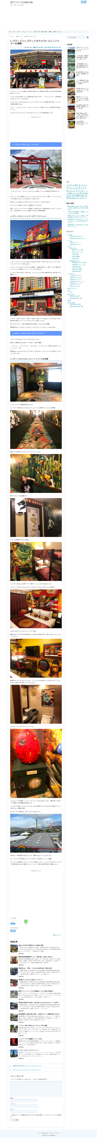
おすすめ (70, 234)
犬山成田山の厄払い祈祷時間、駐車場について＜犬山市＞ (82, 106)
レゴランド (86, 191)
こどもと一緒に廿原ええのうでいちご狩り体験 (33, 1025)
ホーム (10, 31)
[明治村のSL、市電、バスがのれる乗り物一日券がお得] (14, 971)
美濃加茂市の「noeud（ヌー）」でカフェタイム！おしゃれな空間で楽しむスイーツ (78, 221)
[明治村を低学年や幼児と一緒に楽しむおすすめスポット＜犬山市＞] (14, 1006)
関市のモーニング (75, 286)
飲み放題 (84, 198)
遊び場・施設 (44, 31)
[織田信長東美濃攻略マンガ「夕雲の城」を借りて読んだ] (14, 960)
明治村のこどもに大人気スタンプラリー (31, 979)
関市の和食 (75, 254)
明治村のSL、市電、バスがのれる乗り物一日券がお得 (35, 968)
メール (12, 1103)
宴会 (81, 193)
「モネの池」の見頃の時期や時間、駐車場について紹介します (82, 57)
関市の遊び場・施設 (75, 304)
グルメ (18, 31)
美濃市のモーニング (75, 284)
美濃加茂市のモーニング (76, 281)
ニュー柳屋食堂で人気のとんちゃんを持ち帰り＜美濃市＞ (82, 82)
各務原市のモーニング (76, 277)
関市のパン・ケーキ (77, 252)
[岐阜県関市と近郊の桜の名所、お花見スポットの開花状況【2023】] (14, 1017)
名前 (12, 1098)
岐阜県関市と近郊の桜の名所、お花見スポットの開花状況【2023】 (39, 1014)
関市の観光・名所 (75, 296)
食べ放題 (80, 198)
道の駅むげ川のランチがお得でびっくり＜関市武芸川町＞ (82, 90)
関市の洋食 (75, 258)
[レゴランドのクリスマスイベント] (14, 1053)
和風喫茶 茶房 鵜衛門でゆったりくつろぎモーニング (27, 1065)
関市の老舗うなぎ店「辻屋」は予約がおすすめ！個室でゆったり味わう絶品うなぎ (78, 208)
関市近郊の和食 (76, 266)
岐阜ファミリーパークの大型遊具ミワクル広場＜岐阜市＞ (36, 991)
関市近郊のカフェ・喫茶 (79, 262)
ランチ (81, 191)
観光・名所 (36, 31)
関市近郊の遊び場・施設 (54, 47)
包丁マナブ (58, 935)
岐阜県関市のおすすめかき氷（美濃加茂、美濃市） (82, 73)
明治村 (74, 195)
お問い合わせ (45, 1133)
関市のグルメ (73, 248)
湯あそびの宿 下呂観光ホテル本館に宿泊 (31, 945)
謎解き (50, 31)
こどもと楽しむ (73, 185)
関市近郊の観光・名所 (41, 47)
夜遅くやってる (74, 193)
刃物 (69, 290)
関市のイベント (74, 242)
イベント (30, 31)
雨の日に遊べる (72, 198)
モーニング (24, 31)
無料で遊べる (81, 195)
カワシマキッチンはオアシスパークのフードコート (27, 1069)
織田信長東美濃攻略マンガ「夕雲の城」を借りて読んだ (36, 957)
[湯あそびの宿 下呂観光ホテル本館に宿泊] (14, 948)
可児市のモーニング (75, 275)
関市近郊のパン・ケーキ (79, 264)
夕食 (67, 193)
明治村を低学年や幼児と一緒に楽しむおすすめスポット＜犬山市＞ (39, 1002)
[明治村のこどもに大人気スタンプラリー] (14, 983)
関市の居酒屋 (76, 256)
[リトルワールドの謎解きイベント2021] (14, 1042)
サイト (12, 1109)
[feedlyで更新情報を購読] (82, 2)
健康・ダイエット (58, 31)
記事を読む (21, 953)
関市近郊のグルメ (75, 260)
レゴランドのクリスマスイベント (29, 1050)
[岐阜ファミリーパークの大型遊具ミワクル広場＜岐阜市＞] (14, 994)
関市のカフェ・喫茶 (77, 249)
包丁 (14, 31)
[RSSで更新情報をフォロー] (85, 2)
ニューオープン (80, 188)
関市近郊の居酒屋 (77, 269)
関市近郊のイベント (75, 244)
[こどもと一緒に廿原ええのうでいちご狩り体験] (14, 1028)
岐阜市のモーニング (75, 279)
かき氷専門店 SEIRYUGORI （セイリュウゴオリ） (82, 123)
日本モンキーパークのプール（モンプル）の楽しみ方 (82, 49)
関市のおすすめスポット (76, 236)
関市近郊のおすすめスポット (78, 238)
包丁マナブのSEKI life (21, 2)
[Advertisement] (48, 19)
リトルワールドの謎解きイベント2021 (30, 1039)
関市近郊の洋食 (76, 271)
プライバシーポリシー (55, 1133)
